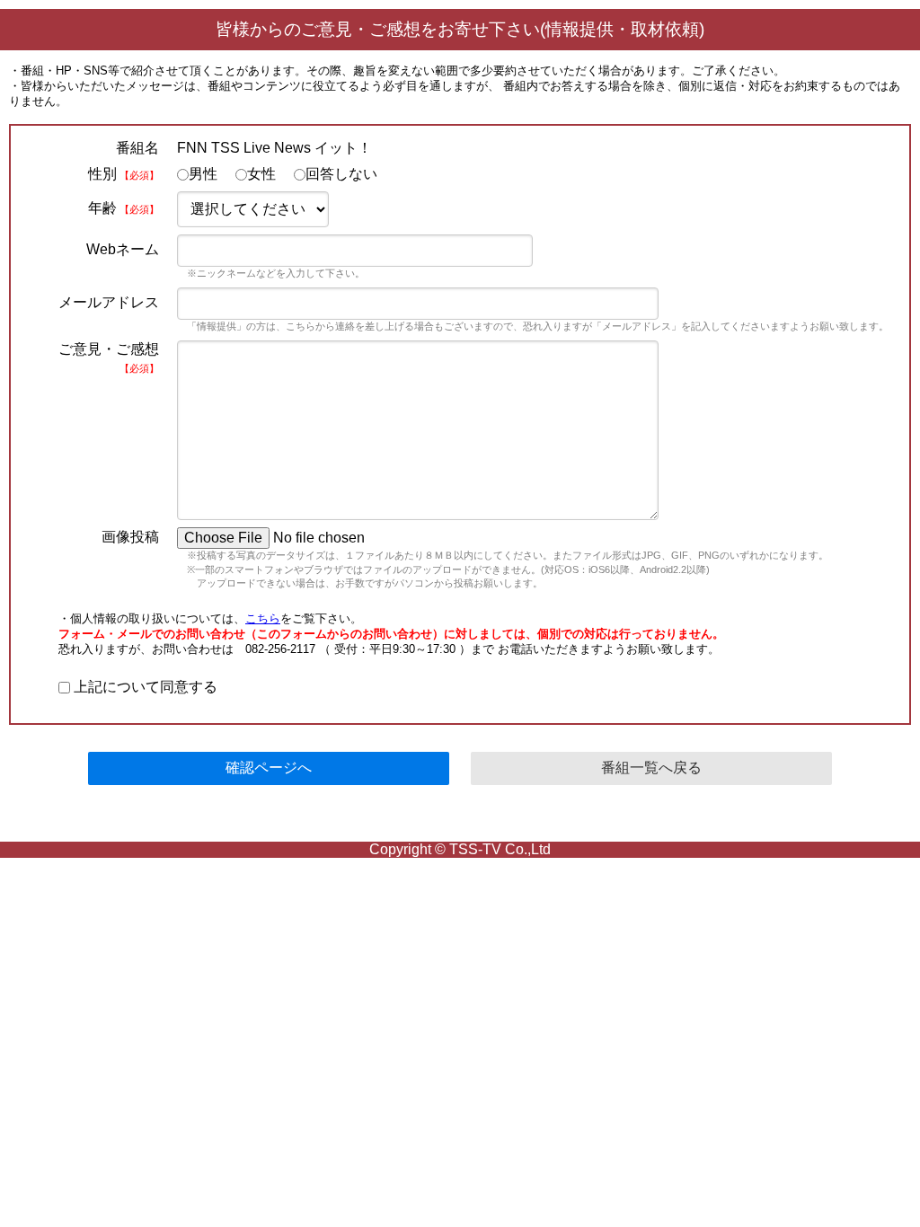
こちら (262, 618)
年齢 (123, 208)
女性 (261, 173)
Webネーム (122, 249)
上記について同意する (143, 686)
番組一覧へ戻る (651, 767)
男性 (203, 173)
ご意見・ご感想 (108, 357)
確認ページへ (269, 767)
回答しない (341, 173)
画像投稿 (130, 536)
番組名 (137, 147)
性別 (123, 173)
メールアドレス (108, 302)
